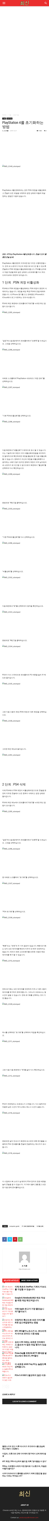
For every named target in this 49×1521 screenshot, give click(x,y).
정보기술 (16, 115)
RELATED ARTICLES (11, 1280)
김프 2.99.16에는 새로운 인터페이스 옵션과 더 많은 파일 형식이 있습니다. (30, 1345)
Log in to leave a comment (24, 1401)
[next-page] (7, 1386)
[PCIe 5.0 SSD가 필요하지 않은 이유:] (8, 1378)
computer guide (14, 1226)
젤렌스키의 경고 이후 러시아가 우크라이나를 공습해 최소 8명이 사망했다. (23, 1447)
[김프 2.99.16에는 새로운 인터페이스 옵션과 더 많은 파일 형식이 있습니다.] (8, 1348)
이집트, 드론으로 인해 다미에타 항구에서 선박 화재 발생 (24, 1455)
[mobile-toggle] (4, 3)
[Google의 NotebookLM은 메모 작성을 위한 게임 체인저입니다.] (8, 1303)
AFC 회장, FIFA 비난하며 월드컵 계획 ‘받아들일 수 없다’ (24, 1461)
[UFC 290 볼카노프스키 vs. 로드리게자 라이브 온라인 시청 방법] (8, 1336)
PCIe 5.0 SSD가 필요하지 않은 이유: (30, 1375)
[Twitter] (10, 1239)
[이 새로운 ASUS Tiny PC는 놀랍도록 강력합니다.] (8, 1368)
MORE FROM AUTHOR (29, 1280)
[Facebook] (4, 1239)
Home (4, 115)
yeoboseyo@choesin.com (28, 1517)
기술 (9, 115)
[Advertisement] (24, 34)
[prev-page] (3, 1386)
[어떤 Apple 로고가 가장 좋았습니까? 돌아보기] (8, 1312)
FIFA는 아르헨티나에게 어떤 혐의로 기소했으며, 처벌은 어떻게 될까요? (24, 1467)
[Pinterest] (15, 1239)
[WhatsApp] (20, 1239)
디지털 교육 (40, 1226)
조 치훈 (6, 131)
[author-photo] (24, 1263)
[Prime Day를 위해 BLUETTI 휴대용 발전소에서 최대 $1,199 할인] (8, 1358)
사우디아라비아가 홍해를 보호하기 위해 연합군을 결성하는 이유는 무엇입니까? (24, 1474)
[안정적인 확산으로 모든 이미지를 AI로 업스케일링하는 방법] (8, 1325)
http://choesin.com (24, 1269)
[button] (46, 3)
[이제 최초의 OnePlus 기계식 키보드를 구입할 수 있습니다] (8, 1290)
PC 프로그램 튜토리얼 (28, 1226)
